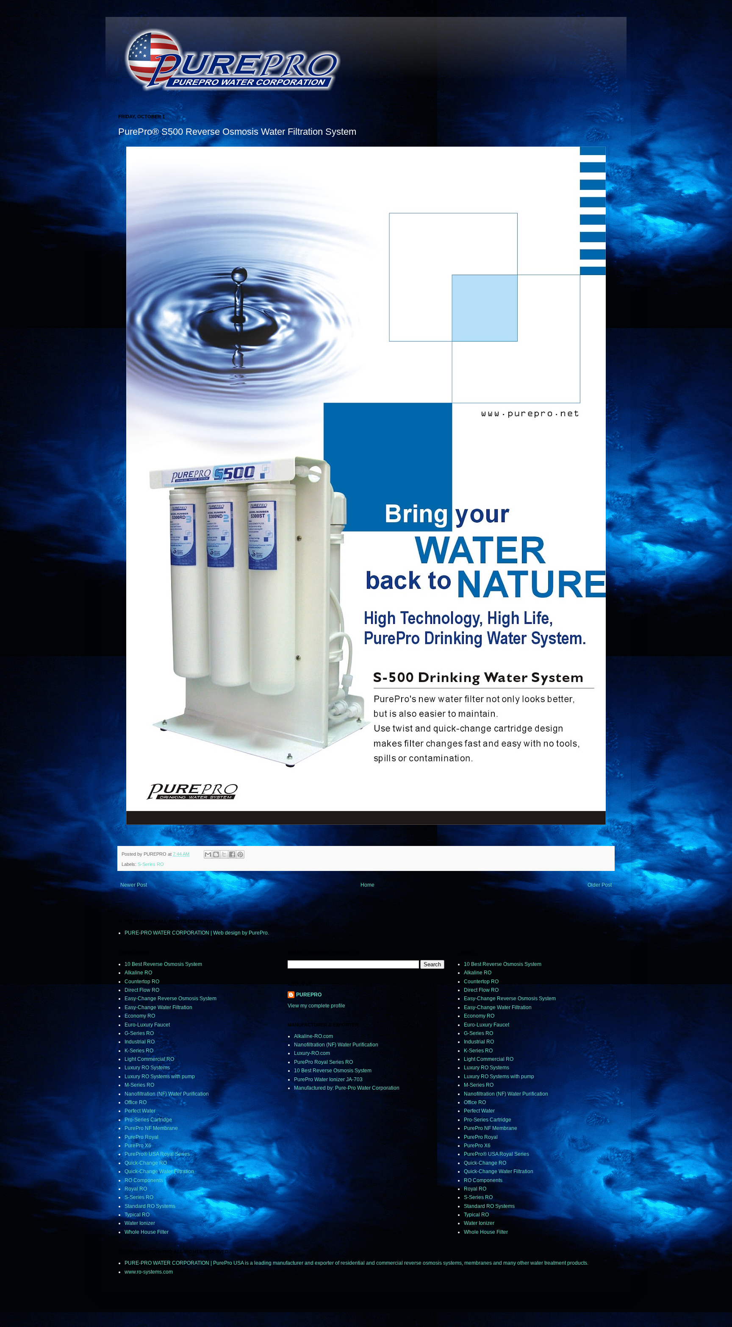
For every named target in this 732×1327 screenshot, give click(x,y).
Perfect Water (140, 1111)
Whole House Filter (147, 1232)
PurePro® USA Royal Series (157, 1154)
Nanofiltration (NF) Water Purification (167, 1094)
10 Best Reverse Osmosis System (163, 964)
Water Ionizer (140, 1223)
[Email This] (208, 854)
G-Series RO (139, 1033)
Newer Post (133, 885)
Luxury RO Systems (147, 1068)
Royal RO (136, 1189)
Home (367, 885)
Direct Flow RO (142, 990)
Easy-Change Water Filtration (158, 1007)
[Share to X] (224, 854)
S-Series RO (151, 864)
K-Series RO (139, 1051)
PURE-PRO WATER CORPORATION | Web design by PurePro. (197, 933)
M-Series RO (139, 1085)
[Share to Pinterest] (240, 854)
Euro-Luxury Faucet (147, 1025)
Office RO (136, 1102)
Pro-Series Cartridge (148, 1120)
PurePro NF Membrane (151, 1128)
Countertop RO (142, 982)
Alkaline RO (138, 973)
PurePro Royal (141, 1137)
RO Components (144, 1180)
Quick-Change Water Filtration (159, 1171)
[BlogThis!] (216, 854)
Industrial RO (140, 1042)
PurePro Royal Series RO (323, 1062)
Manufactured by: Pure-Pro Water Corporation (346, 1088)
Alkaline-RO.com (313, 1036)
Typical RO (137, 1215)
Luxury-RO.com (312, 1053)
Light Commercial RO (149, 1059)
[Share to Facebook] (232, 854)
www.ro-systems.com (149, 1272)
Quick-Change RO (146, 1163)
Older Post (600, 885)
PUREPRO (309, 995)
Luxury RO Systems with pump (160, 1076)
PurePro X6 (138, 1146)
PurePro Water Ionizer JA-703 (328, 1079)
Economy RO (140, 1016)
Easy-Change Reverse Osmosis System (170, 999)
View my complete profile (316, 1006)
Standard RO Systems (150, 1206)
